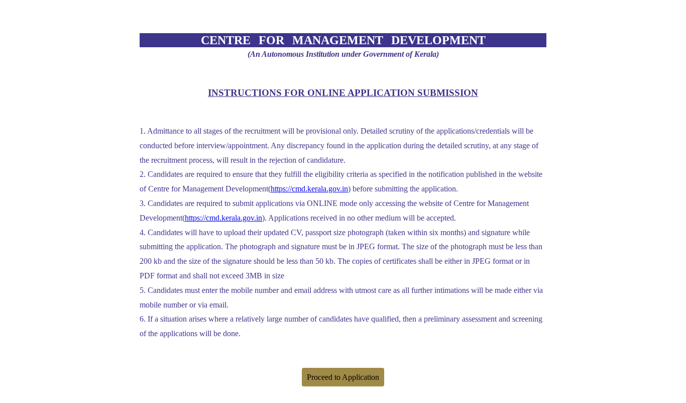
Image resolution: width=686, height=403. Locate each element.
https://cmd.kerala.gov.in (309, 188)
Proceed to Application (343, 377)
